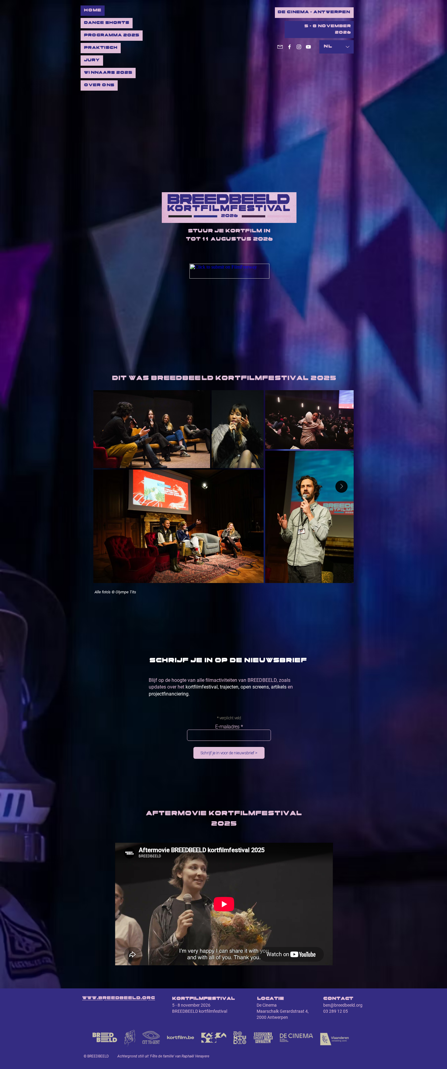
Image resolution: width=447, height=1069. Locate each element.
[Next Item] (341, 487)
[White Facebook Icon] (289, 47)
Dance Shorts (106, 23)
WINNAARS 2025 (108, 73)
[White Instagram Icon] (299, 47)
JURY (92, 60)
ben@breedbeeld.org (342, 1005)
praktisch (100, 48)
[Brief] (280, 47)
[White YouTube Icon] (308, 47)
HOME (92, 10)
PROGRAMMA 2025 (111, 35)
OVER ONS (99, 85)
